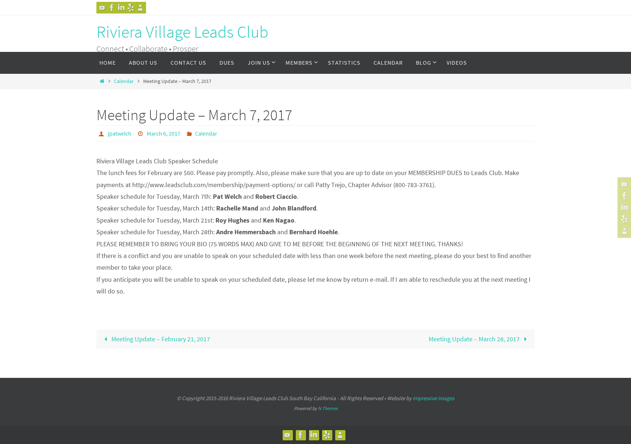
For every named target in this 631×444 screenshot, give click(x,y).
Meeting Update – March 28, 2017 (475, 339)
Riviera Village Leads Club (182, 31)
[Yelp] (131, 8)
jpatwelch (119, 133)
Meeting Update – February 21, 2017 (160, 339)
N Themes (327, 408)
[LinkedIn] (121, 8)
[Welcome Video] (102, 8)
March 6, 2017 (163, 133)
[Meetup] (140, 8)
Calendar (124, 81)
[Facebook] (112, 8)
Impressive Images (433, 398)
